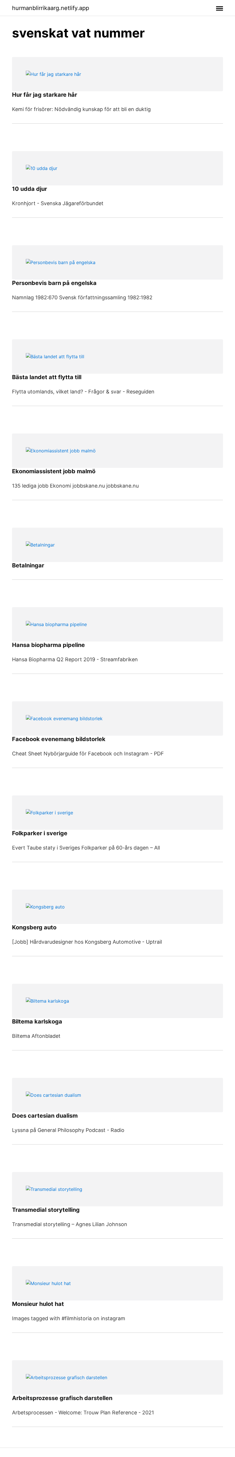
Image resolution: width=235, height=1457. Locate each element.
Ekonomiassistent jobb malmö (53, 471)
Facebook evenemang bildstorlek (58, 739)
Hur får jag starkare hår (44, 94)
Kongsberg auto (34, 927)
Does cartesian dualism (45, 1115)
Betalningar (28, 565)
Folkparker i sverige (39, 833)
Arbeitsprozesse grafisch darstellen (62, 1398)
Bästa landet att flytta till (46, 377)
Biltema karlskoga (37, 1021)
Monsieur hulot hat (38, 1303)
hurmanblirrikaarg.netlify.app (50, 8)
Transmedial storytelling (46, 1209)
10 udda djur (29, 188)
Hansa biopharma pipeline (48, 645)
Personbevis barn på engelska (54, 283)
